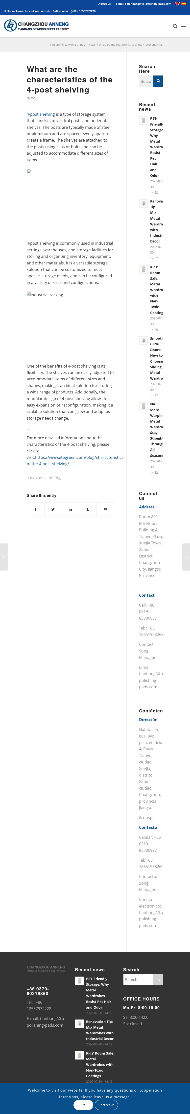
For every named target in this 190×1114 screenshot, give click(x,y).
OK (83, 1105)
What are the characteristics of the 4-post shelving (70, 79)
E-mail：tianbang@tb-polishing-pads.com (143, 3)
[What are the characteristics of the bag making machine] (4, 557)
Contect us (106, 1105)
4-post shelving (41, 114)
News (92, 44)
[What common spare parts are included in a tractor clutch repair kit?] (186, 557)
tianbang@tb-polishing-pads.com (151, 680)
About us (104, 3)
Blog (82, 44)
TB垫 (57, 477)
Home (72, 44)
